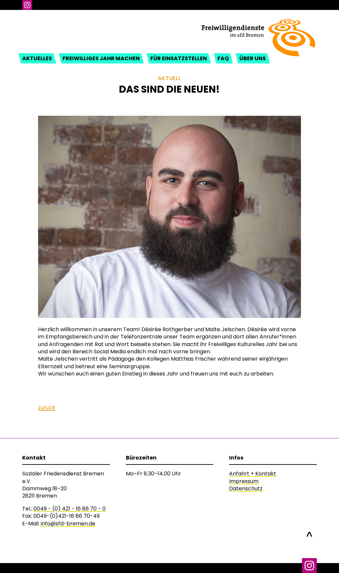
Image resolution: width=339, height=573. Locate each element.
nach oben (309, 532)
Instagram (27, 5)
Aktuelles (37, 58)
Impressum (244, 481)
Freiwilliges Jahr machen (101, 58)
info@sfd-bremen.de (68, 523)
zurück (46, 407)
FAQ (223, 58)
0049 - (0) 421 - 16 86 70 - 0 (69, 508)
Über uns (252, 58)
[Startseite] (258, 23)
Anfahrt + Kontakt (252, 473)
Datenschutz (246, 488)
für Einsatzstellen (178, 58)
